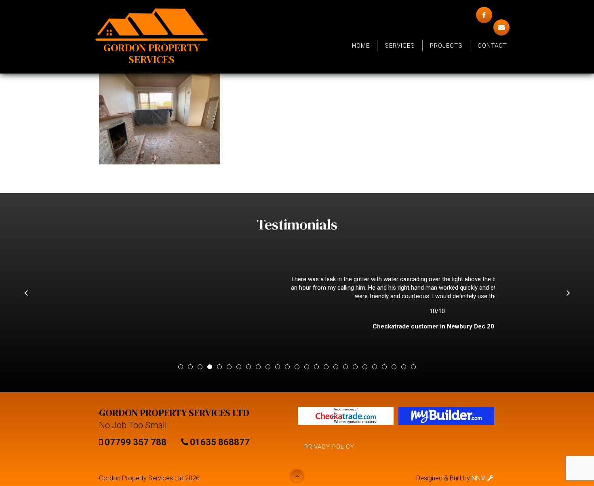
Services (400, 45)
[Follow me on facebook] (484, 15)
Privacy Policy (329, 446)
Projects (446, 45)
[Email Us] (501, 27)
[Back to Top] (297, 476)
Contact (492, 45)
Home (361, 45)
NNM (479, 478)
